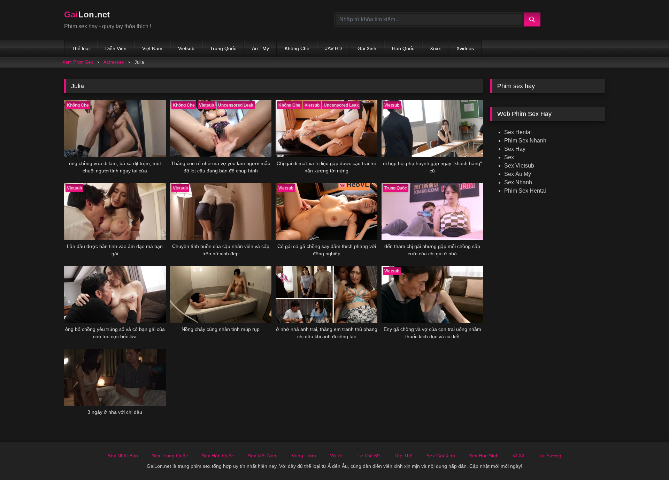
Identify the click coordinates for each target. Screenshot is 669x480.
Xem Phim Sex (77, 62)
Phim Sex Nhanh (525, 141)
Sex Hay (514, 149)
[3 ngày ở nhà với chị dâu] (115, 377)
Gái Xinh (366, 48)
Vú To (336, 455)
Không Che (297, 48)
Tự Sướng (550, 455)
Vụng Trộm (304, 455)
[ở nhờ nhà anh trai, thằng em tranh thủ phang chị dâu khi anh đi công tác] (326, 294)
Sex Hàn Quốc (218, 455)
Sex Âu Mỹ (517, 174)
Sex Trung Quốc (170, 455)
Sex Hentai (518, 132)
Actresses (113, 62)
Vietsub (186, 48)
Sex (509, 157)
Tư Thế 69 (368, 455)
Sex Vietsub (519, 166)
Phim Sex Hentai (525, 191)
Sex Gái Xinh (440, 455)
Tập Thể (403, 455)
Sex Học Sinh (484, 455)
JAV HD (333, 48)
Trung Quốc (223, 48)
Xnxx (435, 48)
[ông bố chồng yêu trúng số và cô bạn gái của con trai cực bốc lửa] (115, 294)
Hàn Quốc (403, 48)
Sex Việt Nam (263, 455)
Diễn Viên (115, 48)
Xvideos (465, 48)
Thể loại (81, 48)
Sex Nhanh (518, 182)
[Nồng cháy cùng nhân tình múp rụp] (221, 294)
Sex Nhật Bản (123, 455)
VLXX (519, 455)
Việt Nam (152, 48)
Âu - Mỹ (260, 48)
